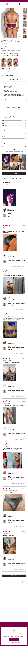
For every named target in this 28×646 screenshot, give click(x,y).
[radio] (4, 62)
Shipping (8, 50)
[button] (7, 47)
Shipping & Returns (5, 103)
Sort (13, 178)
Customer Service (5, 623)
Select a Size (5, 68)
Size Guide (3, 99)
